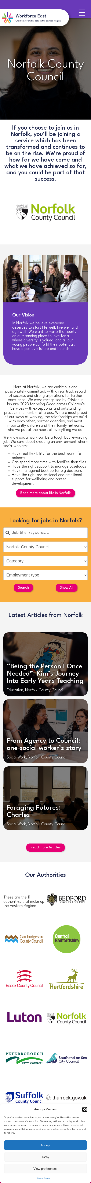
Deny (45, 1157)
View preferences (45, 1168)
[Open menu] (83, 13)
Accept (45, 1145)
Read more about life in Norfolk (45, 493)
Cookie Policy (43, 1178)
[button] (85, 1109)
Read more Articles (45, 847)
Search (23, 587)
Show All (66, 587)
